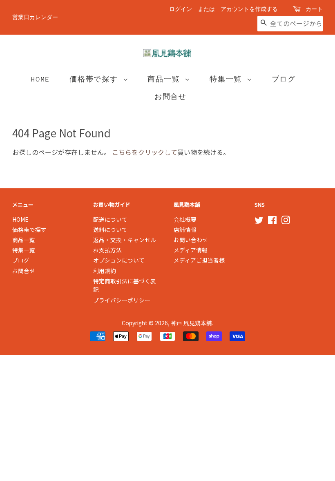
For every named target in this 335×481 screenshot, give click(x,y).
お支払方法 (107, 250)
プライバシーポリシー (121, 300)
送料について (110, 229)
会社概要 (185, 219)
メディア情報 (191, 250)
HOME (40, 79)
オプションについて (119, 260)
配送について (110, 219)
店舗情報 (185, 229)
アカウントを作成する (249, 9)
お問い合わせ (191, 240)
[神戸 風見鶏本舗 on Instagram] (285, 221)
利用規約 (104, 271)
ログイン (180, 9)
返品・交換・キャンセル (124, 240)
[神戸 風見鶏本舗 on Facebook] (272, 221)
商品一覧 (166, 79)
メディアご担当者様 (199, 260)
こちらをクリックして (144, 152)
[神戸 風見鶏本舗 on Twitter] (259, 221)
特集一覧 (228, 79)
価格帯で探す (96, 79)
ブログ (284, 79)
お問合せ (170, 97)
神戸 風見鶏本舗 (191, 323)
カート (314, 9)
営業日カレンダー (35, 17)
